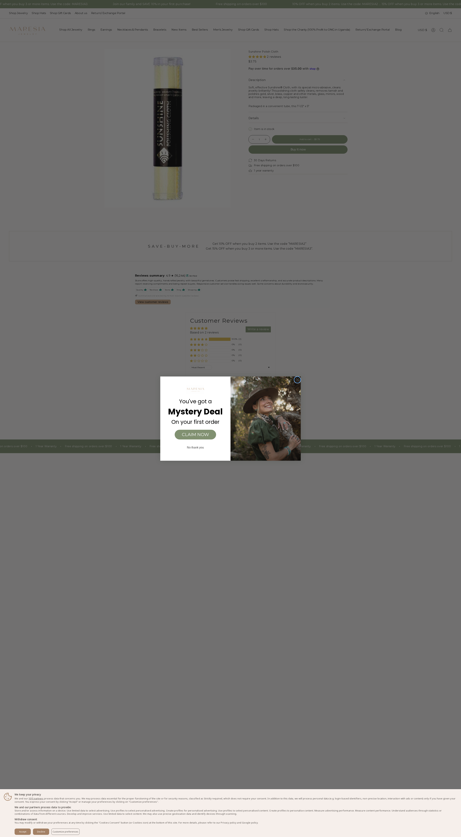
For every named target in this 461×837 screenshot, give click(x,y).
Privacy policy (228, 822)
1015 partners (35, 798)
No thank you (195, 447)
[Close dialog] (297, 380)
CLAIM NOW (195, 434)
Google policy (250, 822)
